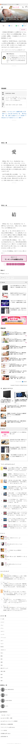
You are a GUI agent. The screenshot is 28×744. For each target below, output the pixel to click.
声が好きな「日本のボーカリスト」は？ (13, 537)
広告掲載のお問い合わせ (5, 733)
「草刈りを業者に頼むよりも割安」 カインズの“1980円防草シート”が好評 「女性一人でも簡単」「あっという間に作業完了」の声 (17, 488)
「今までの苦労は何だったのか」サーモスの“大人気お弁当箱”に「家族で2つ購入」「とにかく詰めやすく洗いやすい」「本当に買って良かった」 (17, 514)
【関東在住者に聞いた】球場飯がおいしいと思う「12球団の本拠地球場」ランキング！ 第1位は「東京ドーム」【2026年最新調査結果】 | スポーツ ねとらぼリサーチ (14, 577)
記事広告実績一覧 (4, 736)
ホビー (2, 640)
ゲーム (2, 628)
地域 (1, 665)
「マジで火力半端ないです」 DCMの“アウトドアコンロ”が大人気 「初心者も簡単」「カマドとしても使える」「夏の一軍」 (17, 501)
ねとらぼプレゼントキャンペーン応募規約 (9, 721)
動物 (1, 656)
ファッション (3, 637)
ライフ (2, 15)
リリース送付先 (4, 730)
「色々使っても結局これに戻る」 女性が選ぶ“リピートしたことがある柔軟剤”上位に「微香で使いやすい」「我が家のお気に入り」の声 (17, 507)
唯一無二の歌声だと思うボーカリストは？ (13, 564)
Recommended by (19, 381)
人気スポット (3, 649)
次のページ (20, 264)
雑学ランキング (5, 273)
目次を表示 (23, 29)
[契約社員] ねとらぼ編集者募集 (7, 724)
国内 (1, 659)
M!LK (6, 695)
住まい (2, 652)
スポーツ (2, 631)
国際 (1, 662)
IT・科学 (2, 619)
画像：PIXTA (25, 23)
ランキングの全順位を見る (14, 259)
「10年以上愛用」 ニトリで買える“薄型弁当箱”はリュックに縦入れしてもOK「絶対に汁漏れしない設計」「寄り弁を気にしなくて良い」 (17, 494)
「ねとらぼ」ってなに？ (5, 715)
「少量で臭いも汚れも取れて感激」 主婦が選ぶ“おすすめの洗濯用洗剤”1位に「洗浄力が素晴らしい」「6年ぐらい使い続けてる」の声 (17, 482)
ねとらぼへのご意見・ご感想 (6, 718)
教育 (1, 674)
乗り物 (2, 646)
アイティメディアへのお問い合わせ (8, 727)
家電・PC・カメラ (4, 668)
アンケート (2, 533)
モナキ (6, 706)
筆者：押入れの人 (10, 53)
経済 (1, 677)
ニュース (2, 634)
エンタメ (2, 622)
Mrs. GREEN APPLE (9, 689)
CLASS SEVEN (8, 700)
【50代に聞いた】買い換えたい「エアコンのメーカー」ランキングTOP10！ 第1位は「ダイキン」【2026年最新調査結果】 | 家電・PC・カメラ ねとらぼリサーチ (14, 609)
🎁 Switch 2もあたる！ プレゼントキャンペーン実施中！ (9, 4)
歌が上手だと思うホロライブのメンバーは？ (13, 544)
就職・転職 (3, 671)
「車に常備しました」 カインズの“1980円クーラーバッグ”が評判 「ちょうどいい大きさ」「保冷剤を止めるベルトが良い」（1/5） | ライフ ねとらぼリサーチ (15, 601)
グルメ (2, 625)
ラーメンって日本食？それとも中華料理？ (13, 550)
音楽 (1, 680)
